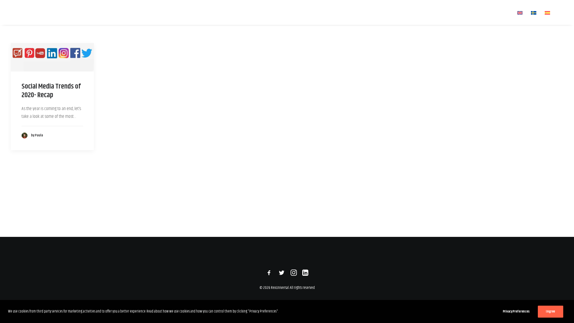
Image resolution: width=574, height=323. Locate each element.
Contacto (498, 12)
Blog (415, 12)
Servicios (384, 12)
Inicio (352, 12)
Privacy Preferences (516, 311)
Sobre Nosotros (454, 12)
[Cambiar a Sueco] (534, 12)
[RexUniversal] (48, 12)
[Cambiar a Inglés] (520, 12)
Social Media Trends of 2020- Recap (51, 90)
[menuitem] (348, 12)
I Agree (550, 311)
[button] (560, 12)
